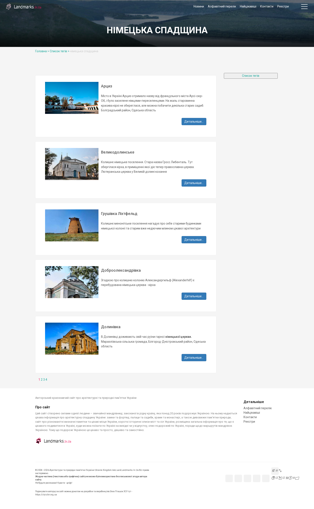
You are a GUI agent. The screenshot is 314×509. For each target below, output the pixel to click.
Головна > (42, 51)
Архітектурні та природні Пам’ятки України (23, 6)
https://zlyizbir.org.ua (46, 494)
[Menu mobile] (304, 7)
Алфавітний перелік (222, 6)
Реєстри (283, 6)
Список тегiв (250, 75)
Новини (199, 6)
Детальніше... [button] (194, 121)
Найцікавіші (248, 6)
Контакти (266, 6)
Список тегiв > (59, 51)
